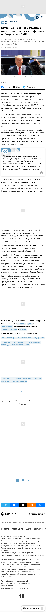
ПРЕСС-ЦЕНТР (17, 529)
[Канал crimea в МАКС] (40, 505)
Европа (40, 401)
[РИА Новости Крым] (9, 22)
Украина (24, 401)
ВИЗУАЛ (40, 522)
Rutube (23, 329)
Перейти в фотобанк (27, 77)
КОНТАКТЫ (38, 529)
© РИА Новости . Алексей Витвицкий (11, 77)
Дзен (30, 324)
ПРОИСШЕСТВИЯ (29, 522)
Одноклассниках (9, 329)
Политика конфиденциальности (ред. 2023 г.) (18, 553)
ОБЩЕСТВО (17, 522)
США (17, 401)
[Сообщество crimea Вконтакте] (14, 505)
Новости (23, 404)
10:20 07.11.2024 (6, 47)
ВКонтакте (7, 326)
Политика (32, 401)
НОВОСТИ (5, 529)
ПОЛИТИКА (6, 522)
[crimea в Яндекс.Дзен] (23, 505)
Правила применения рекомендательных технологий (22, 555)
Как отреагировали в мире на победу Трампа (23, 338)
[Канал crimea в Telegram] (5, 505)
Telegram (22, 324)
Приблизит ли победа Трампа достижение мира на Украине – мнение (21, 380)
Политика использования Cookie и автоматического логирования (22, 549)
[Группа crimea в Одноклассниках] (31, 505)
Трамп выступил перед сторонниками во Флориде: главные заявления (21, 343)
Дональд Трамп (7, 401)
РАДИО (28, 529)
